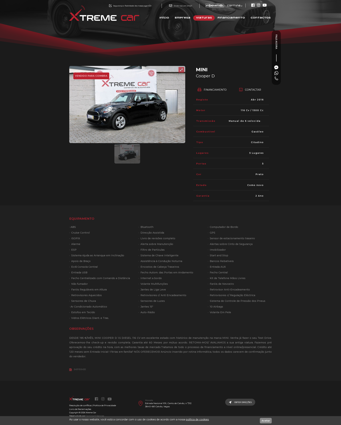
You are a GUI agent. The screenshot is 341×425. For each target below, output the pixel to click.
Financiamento (231, 18)
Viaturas (204, 18)
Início (164, 18)
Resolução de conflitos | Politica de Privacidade (92, 405)
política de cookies (197, 419)
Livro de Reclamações (80, 409)
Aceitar (266, 420)
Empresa (182, 18)
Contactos (261, 18)
